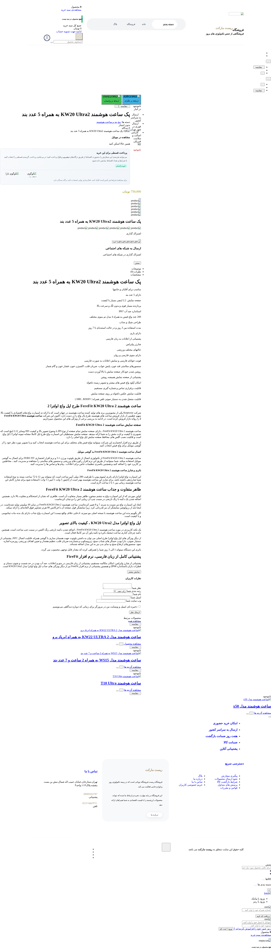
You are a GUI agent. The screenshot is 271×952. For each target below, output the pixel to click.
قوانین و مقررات (228, 787)
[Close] (139, 239)
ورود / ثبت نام (226, 929)
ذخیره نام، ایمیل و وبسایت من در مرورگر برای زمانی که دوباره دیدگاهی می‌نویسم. (94, 606)
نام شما (137, 594)
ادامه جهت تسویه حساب (68, 31)
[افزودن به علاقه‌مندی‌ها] (263, 73)
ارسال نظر (135, 612)
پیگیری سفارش (229, 776)
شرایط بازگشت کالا (227, 781)
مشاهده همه (134, 621)
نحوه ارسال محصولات (226, 778)
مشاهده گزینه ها (132, 667)
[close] (139, 198)
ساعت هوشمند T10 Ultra (121, 683)
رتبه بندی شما (134, 591)
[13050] (247, 713)
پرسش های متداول (227, 784)
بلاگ (200, 776)
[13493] (117, 644)
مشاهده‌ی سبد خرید (71, 9)
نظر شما (136, 588)
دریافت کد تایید (263, 916)
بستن (137, 263)
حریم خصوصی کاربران (190, 784)
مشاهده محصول (132, 643)
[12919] (117, 690)
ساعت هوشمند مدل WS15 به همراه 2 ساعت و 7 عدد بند (97, 660)
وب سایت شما (133, 600)
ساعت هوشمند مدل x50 (252, 706)
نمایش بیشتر (134, 572)
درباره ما (197, 778)
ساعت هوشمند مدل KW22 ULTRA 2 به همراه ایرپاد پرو (97, 637)
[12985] (117, 667)
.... (268, 61)
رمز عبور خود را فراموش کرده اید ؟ (252, 928)
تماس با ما (197, 781)
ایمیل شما (136, 597)
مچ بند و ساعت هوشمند (108, 122)
